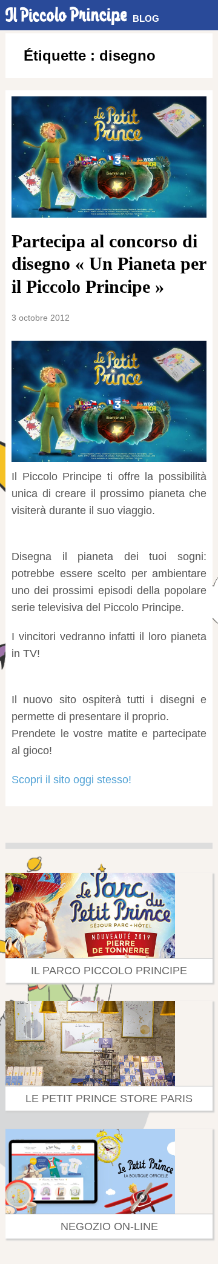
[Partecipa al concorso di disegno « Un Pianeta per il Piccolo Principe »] (109, 157)
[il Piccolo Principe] (66, 15)
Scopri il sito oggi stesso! (71, 780)
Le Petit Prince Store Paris (109, 1098)
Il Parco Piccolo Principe (109, 971)
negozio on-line (109, 1226)
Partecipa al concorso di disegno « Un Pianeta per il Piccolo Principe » (109, 263)
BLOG (146, 18)
